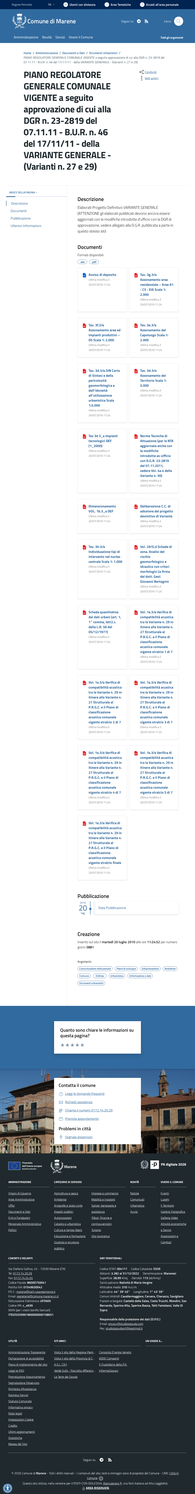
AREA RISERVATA (97, 1488)
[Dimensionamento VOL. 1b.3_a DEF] (84, 506)
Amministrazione (47, 53)
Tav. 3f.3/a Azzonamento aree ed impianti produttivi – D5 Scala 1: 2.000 (105, 332)
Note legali (15, 1413)
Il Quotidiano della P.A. (113, 1364)
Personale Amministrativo (24, 1224)
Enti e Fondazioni (19, 1217)
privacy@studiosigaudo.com (125, 1323)
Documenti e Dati (73, 53)
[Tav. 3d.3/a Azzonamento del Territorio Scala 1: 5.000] (136, 371)
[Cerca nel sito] (178, 21)
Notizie (134, 1193)
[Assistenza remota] (101, 1478)
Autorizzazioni (63, 1217)
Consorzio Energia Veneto (115, 1352)
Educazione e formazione (70, 1236)
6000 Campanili (109, 1358)
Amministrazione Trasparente (26, 1352)
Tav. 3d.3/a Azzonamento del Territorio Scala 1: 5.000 (153, 378)
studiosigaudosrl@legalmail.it (124, 1328)
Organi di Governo (19, 1193)
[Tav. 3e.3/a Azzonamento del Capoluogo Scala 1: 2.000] (136, 325)
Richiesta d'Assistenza (22, 1389)
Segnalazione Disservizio (23, 1383)
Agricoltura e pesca (66, 1193)
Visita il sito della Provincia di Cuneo (76, 1358)
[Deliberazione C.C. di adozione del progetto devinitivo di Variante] (136, 506)
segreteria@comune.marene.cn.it (38, 1296)
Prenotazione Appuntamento (26, 1376)
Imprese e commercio (104, 1193)
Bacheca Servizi (18, 1395)
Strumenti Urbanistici (103, 53)
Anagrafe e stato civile (68, 1205)
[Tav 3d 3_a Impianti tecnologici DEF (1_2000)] (84, 436)
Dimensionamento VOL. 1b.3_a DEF (102, 509)
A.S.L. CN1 (60, 1364)
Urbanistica (137, 1205)
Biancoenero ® (112, 1483)
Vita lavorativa (100, 1236)
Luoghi (165, 1199)
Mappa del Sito (17, 1444)
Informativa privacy (20, 1407)
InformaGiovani (108, 1370)
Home (27, 53)
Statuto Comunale (20, 1401)
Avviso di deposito (102, 274)
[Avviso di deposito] (84, 275)
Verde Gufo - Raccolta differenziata (76, 1370)
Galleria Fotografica (173, 1211)
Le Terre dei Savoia (66, 1376)
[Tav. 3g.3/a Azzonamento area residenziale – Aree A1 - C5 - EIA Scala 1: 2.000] (136, 275)
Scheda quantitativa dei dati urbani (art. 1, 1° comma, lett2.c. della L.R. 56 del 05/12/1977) (105, 621)
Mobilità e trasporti (103, 1199)
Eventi (165, 1193)
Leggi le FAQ (16, 1370)
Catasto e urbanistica (67, 1224)
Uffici (11, 1205)
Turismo (96, 1230)
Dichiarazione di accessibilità (26, 1358)
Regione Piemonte (22, 4)
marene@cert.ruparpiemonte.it (35, 1291)
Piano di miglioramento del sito (27, 1364)
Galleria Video (169, 1217)
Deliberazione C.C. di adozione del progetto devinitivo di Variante (156, 511)
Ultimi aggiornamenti (21, 1431)
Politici (12, 1230)
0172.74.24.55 (23, 1278)
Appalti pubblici (63, 1211)
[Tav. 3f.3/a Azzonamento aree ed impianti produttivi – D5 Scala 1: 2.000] (84, 325)
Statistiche (15, 1438)
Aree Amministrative (21, 1199)
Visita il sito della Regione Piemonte (76, 1352)
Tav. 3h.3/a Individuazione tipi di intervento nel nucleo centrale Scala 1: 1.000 (105, 554)
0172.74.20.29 (22, 1273)
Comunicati (137, 1199)
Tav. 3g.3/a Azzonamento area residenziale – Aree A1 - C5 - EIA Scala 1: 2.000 (156, 284)
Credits (12, 1425)
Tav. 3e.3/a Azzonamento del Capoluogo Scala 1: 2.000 (154, 332)
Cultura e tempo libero (68, 1230)
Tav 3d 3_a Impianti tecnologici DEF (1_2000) (103, 440)
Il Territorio (167, 1205)
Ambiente (60, 1199)
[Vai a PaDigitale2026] (163, 1164)
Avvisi (134, 1211)
